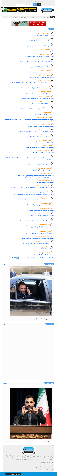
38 (20, 258)
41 (12, 258)
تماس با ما (23, 2)
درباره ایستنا (43, 467)
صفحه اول (41, 2)
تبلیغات (39, 469)
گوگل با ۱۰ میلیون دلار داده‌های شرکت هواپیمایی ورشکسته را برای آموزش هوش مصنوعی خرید (31, 17)
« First (42, 258)
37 (23, 258)
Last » (51, 260)
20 (31, 258)
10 (34, 258)
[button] (28, 474)
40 (15, 258)
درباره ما (28, 2)
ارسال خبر (36, 467)
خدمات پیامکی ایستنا (47, 469)
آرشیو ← (5, 264)
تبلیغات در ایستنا (35, 2)
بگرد (35, 5)
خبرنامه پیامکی (16, 2)
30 (28, 258)
